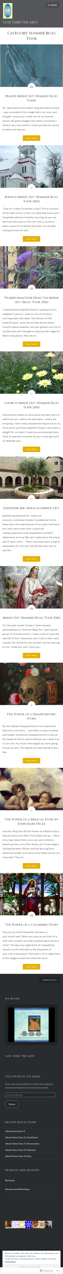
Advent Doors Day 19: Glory (18, 1156)
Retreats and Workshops (17, 1189)
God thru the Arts (19, 1056)
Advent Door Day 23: (15, 1131)
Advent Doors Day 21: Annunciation (22, 1143)
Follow (12, 1104)
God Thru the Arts (20, 22)
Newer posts (49, 980)
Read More (31, 138)
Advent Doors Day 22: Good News (21, 1137)
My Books (10, 1180)
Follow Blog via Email (23, 1076)
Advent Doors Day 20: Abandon (20, 1150)
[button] (24, 1033)
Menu (54, 5)
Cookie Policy (10, 1261)
